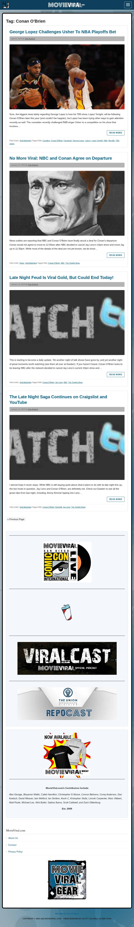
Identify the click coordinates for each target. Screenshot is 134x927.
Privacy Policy (15, 851)
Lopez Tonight (97, 141)
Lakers (88, 141)
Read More (115, 133)
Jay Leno (59, 382)
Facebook (68, 141)
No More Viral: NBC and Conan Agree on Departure (60, 158)
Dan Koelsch (30, 39)
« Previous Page (15, 519)
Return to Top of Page (67, 914)
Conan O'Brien (57, 141)
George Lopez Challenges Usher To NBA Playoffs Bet (62, 31)
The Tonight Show (73, 263)
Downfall (58, 507)
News (22, 263)
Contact (12, 845)
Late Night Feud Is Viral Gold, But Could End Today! (61, 277)
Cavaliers (46, 141)
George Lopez (78, 141)
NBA (105, 141)
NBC (63, 263)
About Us (13, 838)
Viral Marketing (25, 141)
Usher (11, 144)
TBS (117, 141)
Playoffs (111, 141)
